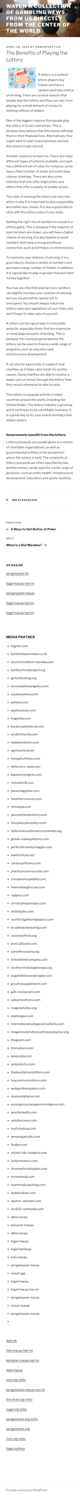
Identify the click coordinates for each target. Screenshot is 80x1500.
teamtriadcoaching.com (28, 1185)
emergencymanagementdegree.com (37, 1104)
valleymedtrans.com (25, 1000)
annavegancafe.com (25, 1136)
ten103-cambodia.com (27, 1209)
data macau (14, 1370)
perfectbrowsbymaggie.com (31, 847)
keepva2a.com (21, 1056)
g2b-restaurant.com (25, 992)
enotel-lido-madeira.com (29, 1153)
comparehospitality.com (28, 879)
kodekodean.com (23, 1193)
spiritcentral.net (22, 750)
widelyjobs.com (22, 911)
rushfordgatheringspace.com (32, 919)
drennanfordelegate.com (29, 1169)
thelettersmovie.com (26, 799)
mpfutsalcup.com (23, 1128)
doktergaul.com (22, 1016)
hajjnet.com (19, 646)
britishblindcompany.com (29, 959)
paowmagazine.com (25, 791)
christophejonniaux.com (28, 903)
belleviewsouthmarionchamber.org (36, 831)
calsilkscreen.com (24, 1120)
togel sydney (15, 1448)
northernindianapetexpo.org (31, 968)
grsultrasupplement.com (29, 984)
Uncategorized (25, 500)
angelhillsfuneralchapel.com (31, 976)
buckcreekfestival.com (27, 726)
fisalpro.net (19, 1145)
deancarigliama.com (25, 1096)
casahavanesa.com (24, 694)
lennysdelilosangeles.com (30, 686)
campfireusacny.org (25, 951)
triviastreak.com (22, 1177)
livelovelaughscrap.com (28, 887)
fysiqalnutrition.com (25, 758)
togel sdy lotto (16, 1409)
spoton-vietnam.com (26, 1201)
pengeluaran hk (17, 573)
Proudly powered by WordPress (26, 1490)
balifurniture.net (23, 855)
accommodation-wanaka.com (32, 662)
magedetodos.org (24, 1008)
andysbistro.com (23, 1064)
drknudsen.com (22, 1048)
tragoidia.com (21, 718)
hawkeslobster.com (25, 742)
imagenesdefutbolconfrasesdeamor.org (40, 1032)
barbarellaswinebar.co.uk (29, 654)
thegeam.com (21, 1040)
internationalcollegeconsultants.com (37, 1024)
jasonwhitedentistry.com (29, 815)
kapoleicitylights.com (26, 775)
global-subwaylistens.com (30, 839)
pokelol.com (20, 702)
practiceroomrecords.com (30, 871)
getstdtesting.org (24, 678)
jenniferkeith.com (24, 1112)
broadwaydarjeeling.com (29, 927)
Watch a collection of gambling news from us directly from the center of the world (38, 18)
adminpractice (48, 46)
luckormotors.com (24, 1161)
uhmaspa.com (21, 807)
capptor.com (20, 895)
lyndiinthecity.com (24, 734)
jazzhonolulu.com (23, 710)
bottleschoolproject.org (28, 670)
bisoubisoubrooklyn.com (29, 823)
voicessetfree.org (24, 935)
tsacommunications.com (29, 1080)
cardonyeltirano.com (26, 863)
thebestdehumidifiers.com (30, 1072)
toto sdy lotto (16, 1439)
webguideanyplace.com (28, 1088)
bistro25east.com (24, 944)
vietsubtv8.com (22, 783)
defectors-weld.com (25, 767)
